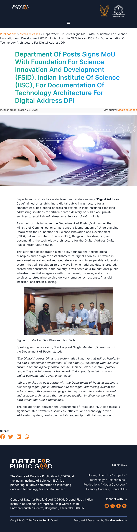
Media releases (30, 34)
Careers (103, 489)
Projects (119, 475)
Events (90, 489)
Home (92, 475)
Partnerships (116, 480)
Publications (8, 34)
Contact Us (119, 489)
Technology (97, 480)
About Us (104, 475)
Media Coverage (114, 484)
